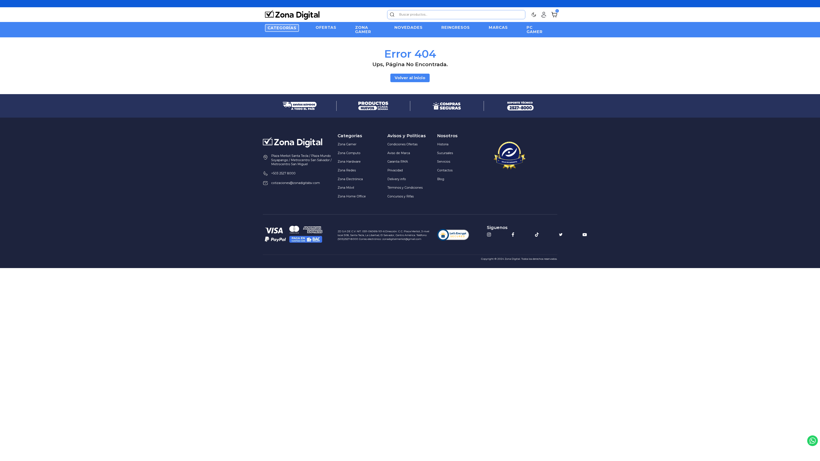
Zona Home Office (352, 196)
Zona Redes (347, 170)
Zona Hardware (349, 161)
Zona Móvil (346, 188)
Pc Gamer (535, 29)
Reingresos (455, 27)
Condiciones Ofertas (402, 144)
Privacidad (395, 170)
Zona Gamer (363, 29)
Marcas (498, 27)
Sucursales (445, 153)
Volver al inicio (410, 77)
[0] (554, 14)
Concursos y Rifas (400, 196)
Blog (440, 179)
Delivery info (396, 179)
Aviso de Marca (398, 153)
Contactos (444, 170)
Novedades (408, 27)
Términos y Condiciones (405, 188)
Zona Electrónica (350, 179)
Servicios (443, 161)
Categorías (282, 28)
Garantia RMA (397, 161)
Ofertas (326, 27)
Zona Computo (349, 153)
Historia (442, 144)
